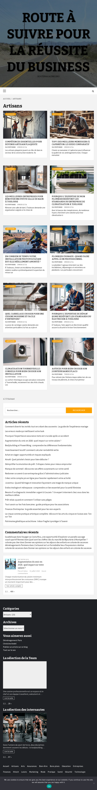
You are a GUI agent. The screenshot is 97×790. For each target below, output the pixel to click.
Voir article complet (13, 586)
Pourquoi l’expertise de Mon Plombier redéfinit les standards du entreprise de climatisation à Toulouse (68, 200)
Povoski (12, 147)
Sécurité (68, 772)
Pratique (51, 772)
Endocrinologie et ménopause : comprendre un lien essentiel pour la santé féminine (43, 487)
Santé (60, 772)
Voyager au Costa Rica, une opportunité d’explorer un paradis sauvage (53, 536)
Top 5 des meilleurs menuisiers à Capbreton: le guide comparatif (71, 143)
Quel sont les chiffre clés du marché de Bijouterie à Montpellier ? (58, 539)
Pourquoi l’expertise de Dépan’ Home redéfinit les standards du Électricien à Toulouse (71, 316)
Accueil (6, 766)
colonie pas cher (12, 542)
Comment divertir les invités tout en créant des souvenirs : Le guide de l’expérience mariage (46, 426)
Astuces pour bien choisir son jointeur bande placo (69, 370)
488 (11, 591)
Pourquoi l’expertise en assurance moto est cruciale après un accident (37, 436)
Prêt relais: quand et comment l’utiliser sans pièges (28, 499)
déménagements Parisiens (17, 545)
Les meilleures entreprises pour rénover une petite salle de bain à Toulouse (24, 199)
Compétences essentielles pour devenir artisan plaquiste (23, 143)
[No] (94, 783)
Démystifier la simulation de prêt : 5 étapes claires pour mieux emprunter (38, 464)
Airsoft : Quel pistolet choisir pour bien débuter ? (27, 459)
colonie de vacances (14, 548)
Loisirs (24, 772)
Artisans (11, 114)
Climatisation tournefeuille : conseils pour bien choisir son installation (23, 371)
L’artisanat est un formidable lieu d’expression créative (59, 545)
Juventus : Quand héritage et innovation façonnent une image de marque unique (41, 482)
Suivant (11, 399)
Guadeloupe (10, 536)
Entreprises (23, 559)
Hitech (16, 772)
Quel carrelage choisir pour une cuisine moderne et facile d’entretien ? (24, 316)
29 (9, 703)
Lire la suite (8, 698)
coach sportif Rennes (14, 539)
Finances (7, 772)
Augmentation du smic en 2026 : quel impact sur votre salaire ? (33, 440)
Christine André (9, 643)
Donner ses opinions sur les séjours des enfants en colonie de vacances (56, 542)
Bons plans (54, 766)
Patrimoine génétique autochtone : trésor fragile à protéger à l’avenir (36, 521)
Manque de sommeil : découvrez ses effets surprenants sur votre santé (37, 468)
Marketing (33, 772)
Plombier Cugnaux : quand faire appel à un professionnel (70, 257)
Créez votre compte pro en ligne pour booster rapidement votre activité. (38, 478)
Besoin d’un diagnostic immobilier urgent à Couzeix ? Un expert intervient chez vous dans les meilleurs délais (47, 493)
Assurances (32, 766)
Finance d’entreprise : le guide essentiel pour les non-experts (33, 509)
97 (9, 757)
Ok (49, 786)
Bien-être (43, 766)
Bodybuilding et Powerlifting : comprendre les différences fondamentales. (38, 445)
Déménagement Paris (12, 640)
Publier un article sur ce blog (15, 647)
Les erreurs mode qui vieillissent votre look (24, 431)
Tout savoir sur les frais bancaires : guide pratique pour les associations (37, 504)
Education (66, 766)
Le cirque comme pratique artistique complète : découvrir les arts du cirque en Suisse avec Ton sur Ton (48, 515)
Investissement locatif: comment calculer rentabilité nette (32, 450)
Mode (43, 772)
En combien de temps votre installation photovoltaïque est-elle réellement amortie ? (23, 259)
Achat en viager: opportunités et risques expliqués (28, 454)
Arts (23, 766)
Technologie (80, 772)
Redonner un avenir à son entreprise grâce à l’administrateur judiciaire (37, 473)
